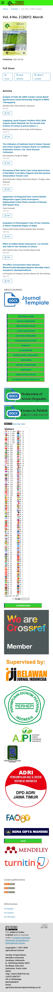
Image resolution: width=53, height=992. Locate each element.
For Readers (9, 908)
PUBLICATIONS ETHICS (26, 340)
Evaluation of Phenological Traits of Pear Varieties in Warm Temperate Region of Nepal (26, 224)
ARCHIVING (26, 360)
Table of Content (39, 77)
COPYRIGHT (25, 369)
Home (5, 9)
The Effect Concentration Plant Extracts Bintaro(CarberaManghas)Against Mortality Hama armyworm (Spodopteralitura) (26, 267)
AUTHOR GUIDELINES (26, 335)
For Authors (9, 913)
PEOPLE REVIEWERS (26, 321)
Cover (7, 79)
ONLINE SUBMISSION (26, 365)
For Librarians (9, 917)
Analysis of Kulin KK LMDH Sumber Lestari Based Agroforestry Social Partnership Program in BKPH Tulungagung (26, 100)
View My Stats (19, 424)
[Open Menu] (2, 2)
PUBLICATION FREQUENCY (25, 355)
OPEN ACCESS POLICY (26, 374)
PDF (8, 113)
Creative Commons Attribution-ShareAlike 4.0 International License (17, 940)
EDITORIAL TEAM (26, 316)
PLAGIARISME (25, 350)
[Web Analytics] (8, 424)
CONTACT (25, 345)
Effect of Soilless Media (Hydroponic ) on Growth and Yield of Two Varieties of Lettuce (25, 245)
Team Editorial (19, 77)
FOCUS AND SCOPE (26, 331)
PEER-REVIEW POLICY (26, 326)
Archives (14, 9)
